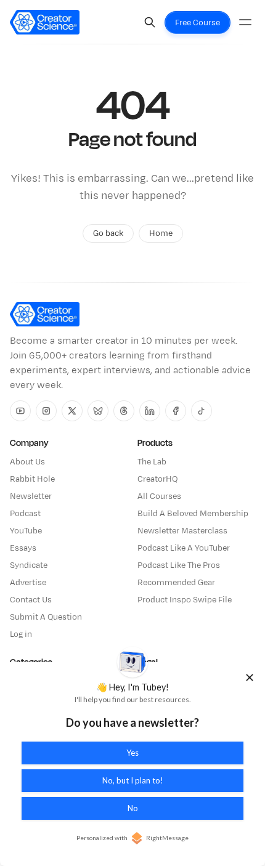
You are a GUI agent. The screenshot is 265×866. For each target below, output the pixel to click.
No (133, 808)
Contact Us (31, 599)
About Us (27, 461)
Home (161, 233)
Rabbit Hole (32, 479)
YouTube (26, 530)
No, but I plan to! (132, 780)
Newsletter (31, 496)
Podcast (25, 513)
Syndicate (28, 565)
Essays (23, 548)
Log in (21, 634)
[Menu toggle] (245, 22)
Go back (108, 233)
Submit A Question (46, 617)
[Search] (150, 22)
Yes (132, 753)
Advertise (28, 582)
